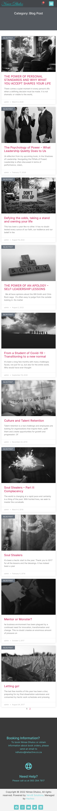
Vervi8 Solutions (34, 795)
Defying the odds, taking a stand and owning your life (27, 219)
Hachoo (30, 798)
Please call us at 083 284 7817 (28, 780)
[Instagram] (22, 807)
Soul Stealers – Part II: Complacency (19, 489)
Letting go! (11, 686)
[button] (51, 3)
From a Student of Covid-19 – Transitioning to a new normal (25, 354)
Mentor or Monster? (18, 619)
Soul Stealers (13, 555)
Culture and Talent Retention (24, 420)
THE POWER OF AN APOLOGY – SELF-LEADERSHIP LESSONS (26, 287)
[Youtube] (28, 807)
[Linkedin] (40, 807)
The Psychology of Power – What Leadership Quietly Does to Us (27, 149)
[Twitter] (34, 807)
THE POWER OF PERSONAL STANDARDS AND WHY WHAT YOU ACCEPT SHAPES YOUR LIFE (27, 80)
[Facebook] (16, 807)
